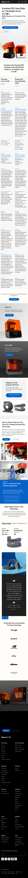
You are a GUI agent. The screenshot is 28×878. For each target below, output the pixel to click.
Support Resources (5, 837)
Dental (2, 776)
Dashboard (17, 770)
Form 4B (3, 747)
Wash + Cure (18, 745)
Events (2, 824)
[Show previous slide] (3, 617)
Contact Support (5, 839)
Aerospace (17, 797)
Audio (16, 809)
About (16, 818)
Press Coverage (18, 824)
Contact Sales (18, 839)
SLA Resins (3, 768)
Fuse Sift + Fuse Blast (20, 749)
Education (17, 803)
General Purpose (4, 772)
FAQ (17, 873)
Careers (16, 820)
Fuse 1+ (3, 757)
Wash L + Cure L (18, 747)
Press (16, 822)
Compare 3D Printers (5, 759)
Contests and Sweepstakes (9, 873)
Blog (2, 820)
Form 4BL (3, 751)
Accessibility (4, 841)
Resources (3, 822)
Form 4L (3, 749)
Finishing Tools (18, 751)
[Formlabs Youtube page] (12, 859)
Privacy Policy (4, 871)
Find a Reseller (18, 841)
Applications (4, 818)
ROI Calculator (4, 826)
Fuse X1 (3, 755)
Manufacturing (18, 793)
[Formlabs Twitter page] (6, 859)
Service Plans (4, 791)
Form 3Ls (7, 431)
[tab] (6, 523)
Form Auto (3, 753)
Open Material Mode (5, 782)
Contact (17, 828)
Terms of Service (11, 871)
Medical (3, 778)
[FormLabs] (6, 1)
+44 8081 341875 (18, 837)
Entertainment (18, 805)
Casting (3, 780)
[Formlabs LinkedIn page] (15, 859)
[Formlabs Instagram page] (9, 859)
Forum (2, 828)
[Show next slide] (6, 617)
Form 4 (2, 745)
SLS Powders (4, 770)
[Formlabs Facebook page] (2, 859)
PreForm (17, 768)
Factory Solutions (5, 793)
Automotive (17, 795)
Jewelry (16, 807)
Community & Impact (19, 826)
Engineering (3, 774)
